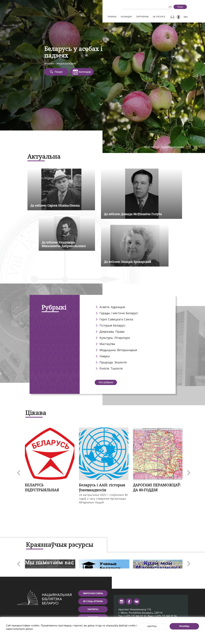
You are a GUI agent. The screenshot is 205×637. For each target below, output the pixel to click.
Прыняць (184, 626)
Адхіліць (152, 626)
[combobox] (139, 6)
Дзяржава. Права (111, 332)
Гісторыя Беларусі (112, 325)
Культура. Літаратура (114, 338)
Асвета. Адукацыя (112, 307)
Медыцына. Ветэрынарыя (118, 350)
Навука (104, 356)
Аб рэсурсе (159, 16)
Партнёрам (142, 16)
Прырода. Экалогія (113, 362)
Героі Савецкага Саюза (116, 319)
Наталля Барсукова (172, 146)
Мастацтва (107, 344)
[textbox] (139, 6)
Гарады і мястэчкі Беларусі (118, 313)
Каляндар (126, 16)
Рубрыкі (112, 16)
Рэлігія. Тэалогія (111, 368)
